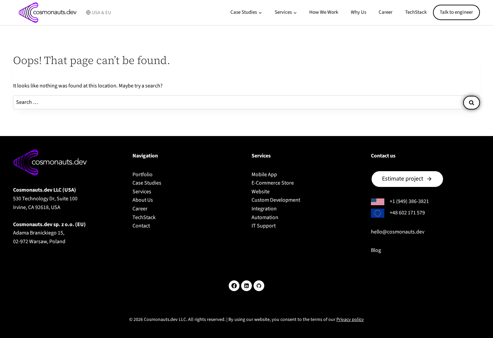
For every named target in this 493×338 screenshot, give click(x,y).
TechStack (416, 12)
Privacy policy (350, 319)
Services (141, 191)
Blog (376, 250)
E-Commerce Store (273, 183)
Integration (264, 208)
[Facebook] (234, 285)
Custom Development (276, 200)
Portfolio (142, 174)
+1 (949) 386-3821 (409, 201)
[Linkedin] (246, 285)
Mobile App (264, 174)
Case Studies (146, 183)
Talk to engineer (456, 12)
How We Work (323, 12)
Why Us (358, 12)
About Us (142, 200)
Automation (265, 217)
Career (385, 12)
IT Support (264, 225)
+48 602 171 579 (407, 212)
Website (261, 191)
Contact (141, 225)
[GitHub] (259, 285)
